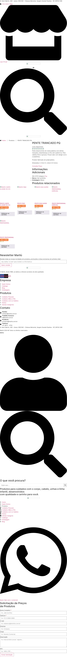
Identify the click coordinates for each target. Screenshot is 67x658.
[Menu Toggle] (33, 67)
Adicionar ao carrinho (5, 214)
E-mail (2, 621)
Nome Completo (5, 610)
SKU (1, 648)
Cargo (2, 631)
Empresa (2, 626)
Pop (46, 176)
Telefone (3, 615)
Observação (3, 637)
